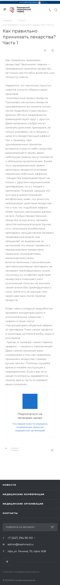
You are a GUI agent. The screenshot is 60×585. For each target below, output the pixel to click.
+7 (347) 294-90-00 (20, 538)
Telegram (6, 561)
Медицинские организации (23, 503)
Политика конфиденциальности (21, 572)
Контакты (10, 513)
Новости (9, 484)
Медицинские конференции (23, 494)
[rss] (45, 50)
